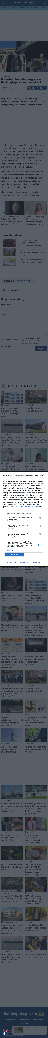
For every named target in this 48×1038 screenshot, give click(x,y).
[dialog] (24, 519)
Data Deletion (11, 562)
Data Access (24, 562)
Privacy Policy (37, 562)
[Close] (44, 476)
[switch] (39, 518)
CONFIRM (14, 554)
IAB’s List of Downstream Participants (27, 507)
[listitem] (24, 513)
